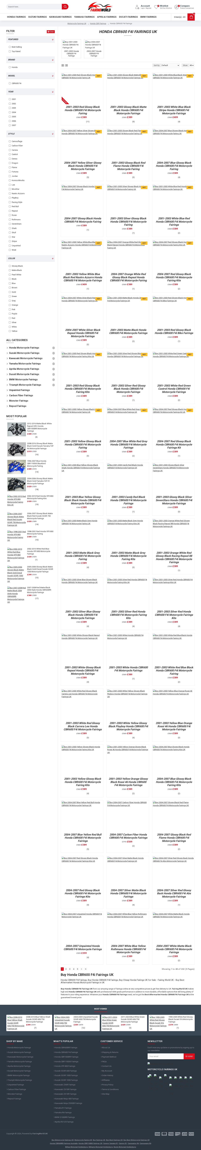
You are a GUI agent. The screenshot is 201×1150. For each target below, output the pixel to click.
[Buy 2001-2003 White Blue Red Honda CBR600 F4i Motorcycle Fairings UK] (173, 200)
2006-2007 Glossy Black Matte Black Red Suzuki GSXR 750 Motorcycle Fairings (40, 516)
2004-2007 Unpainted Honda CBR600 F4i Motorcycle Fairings (83, 947)
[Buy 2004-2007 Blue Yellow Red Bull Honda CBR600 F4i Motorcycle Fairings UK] (82, 816)
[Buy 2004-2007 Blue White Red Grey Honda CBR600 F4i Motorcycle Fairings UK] (127, 423)
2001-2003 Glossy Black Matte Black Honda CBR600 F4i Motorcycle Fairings (128, 110)
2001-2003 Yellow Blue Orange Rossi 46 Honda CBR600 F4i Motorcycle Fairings (174, 726)
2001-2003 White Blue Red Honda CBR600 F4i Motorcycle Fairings (174, 221)
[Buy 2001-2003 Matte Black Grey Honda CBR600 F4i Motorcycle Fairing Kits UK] (127, 534)
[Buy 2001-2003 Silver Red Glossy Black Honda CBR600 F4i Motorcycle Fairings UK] (127, 367)
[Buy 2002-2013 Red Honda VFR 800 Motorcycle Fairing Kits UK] (16, 502)
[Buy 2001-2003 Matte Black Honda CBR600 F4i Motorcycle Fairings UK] (127, 311)
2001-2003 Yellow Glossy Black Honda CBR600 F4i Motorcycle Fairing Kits (82, 782)
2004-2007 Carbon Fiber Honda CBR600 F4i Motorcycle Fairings (128, 836)
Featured (13, 39)
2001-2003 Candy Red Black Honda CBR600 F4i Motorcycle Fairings (128, 500)
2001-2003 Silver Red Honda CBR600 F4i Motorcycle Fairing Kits (128, 614)
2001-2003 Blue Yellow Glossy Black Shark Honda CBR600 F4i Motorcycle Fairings (82, 500)
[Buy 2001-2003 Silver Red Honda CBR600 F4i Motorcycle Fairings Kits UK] (173, 593)
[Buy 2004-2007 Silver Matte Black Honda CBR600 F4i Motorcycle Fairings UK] (127, 872)
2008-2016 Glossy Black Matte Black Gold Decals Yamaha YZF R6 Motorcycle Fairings (40, 446)
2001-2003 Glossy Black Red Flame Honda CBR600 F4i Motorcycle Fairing (128, 166)
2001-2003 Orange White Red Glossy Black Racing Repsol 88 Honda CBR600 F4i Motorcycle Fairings (174, 557)
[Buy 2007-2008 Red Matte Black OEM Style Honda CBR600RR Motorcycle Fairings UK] (16, 595)
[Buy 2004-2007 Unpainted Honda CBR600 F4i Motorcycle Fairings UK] (82, 928)
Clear (52, 32)
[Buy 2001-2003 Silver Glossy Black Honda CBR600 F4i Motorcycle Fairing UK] (127, 200)
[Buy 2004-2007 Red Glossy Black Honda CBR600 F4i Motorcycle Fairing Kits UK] (173, 256)
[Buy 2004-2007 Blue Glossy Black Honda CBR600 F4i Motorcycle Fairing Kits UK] (173, 760)
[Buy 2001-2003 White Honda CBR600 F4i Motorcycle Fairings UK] (127, 649)
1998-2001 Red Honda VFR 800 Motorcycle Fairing (40, 532)
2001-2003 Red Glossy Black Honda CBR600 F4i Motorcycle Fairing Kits (83, 388)
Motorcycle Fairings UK (77, 24)
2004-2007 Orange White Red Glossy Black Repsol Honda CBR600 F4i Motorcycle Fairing (128, 277)
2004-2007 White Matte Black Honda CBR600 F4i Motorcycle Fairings (174, 949)
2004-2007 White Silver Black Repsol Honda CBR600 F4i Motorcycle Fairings (82, 333)
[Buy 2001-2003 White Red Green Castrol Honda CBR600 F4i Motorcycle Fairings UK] (173, 367)
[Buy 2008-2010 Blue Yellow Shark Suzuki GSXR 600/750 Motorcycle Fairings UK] (16, 1023)
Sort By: (157, 65)
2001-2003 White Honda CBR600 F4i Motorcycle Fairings (128, 669)
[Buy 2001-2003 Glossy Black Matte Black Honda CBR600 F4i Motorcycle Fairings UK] (127, 89)
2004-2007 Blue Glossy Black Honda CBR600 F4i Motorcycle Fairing (174, 166)
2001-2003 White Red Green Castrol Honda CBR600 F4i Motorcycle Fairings (174, 388)
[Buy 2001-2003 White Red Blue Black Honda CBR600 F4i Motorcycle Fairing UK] (173, 649)
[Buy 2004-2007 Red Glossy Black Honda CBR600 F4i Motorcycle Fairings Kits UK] (82, 872)
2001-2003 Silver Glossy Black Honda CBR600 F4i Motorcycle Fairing (128, 221)
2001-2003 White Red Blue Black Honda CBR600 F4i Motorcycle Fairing (174, 670)
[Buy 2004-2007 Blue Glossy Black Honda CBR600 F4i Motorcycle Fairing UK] (173, 144)
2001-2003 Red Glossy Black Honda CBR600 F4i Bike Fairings (174, 331)
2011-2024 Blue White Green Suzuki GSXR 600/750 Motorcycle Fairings (133, 1019)
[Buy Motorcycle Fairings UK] (171, 1063)
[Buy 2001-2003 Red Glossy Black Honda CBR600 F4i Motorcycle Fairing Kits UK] (82, 367)
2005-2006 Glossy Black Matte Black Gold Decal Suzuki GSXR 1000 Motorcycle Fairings (40, 569)
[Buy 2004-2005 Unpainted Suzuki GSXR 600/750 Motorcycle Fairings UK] (63, 1023)
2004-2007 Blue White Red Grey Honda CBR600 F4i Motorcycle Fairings (128, 444)
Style (11, 134)
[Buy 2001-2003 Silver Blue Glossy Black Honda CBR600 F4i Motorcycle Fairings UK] (82, 593)
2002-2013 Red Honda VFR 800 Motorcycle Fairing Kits (40, 497)
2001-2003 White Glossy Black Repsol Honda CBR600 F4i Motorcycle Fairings (83, 670)
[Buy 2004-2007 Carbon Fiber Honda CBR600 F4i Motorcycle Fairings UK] (127, 816)
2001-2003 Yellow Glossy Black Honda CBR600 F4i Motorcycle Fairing (82, 444)
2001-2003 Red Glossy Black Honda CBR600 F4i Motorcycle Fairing (83, 110)
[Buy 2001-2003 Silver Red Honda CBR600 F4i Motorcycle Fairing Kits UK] (127, 593)
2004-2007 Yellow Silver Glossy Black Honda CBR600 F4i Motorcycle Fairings (82, 166)
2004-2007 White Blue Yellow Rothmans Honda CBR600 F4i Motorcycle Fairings (128, 949)
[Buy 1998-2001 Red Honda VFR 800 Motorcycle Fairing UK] (16, 537)
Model (11, 76)
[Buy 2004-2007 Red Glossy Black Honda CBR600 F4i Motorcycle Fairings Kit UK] (173, 423)
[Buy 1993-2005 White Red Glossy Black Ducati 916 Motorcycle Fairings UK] (158, 1023)
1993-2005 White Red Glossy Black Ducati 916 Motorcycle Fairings (180, 1019)
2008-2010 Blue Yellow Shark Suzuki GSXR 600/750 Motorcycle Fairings (38, 1019)
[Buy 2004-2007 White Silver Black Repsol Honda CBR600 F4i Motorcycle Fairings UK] (82, 311)
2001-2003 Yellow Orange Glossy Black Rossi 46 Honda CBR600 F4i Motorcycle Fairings (128, 782)
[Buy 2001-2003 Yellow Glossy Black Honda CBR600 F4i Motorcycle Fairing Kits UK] (82, 760)
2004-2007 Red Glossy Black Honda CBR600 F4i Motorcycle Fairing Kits (174, 277)
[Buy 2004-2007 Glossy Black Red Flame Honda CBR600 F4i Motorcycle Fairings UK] (173, 816)
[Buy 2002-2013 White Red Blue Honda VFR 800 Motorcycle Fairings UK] (16, 555)
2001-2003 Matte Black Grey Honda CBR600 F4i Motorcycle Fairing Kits (128, 556)
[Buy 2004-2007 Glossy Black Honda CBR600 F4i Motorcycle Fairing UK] (82, 200)
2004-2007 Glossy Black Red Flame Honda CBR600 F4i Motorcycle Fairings (174, 837)
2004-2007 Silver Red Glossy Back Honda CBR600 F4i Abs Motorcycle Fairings (174, 893)
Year (10, 91)
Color (11, 258)
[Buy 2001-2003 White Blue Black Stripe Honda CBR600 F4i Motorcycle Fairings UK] (173, 89)
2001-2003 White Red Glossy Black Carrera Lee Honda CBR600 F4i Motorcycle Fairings (83, 726)
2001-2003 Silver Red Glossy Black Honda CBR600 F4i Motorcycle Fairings (128, 388)
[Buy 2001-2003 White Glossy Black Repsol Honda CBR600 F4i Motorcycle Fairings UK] (82, 649)
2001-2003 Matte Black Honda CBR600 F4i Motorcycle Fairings (128, 331)
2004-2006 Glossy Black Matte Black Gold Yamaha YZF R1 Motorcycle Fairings (40, 481)
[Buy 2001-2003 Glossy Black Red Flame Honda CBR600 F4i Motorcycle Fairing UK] (127, 144)
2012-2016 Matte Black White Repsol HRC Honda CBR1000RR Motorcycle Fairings (39, 427)
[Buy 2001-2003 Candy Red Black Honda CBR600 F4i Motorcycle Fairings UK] (127, 479)
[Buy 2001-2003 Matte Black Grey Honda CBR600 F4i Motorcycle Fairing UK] (82, 534)
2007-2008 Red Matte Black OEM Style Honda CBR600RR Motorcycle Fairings (39, 590)
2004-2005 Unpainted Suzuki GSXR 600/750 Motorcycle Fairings (86, 1019)
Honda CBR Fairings (98, 24)
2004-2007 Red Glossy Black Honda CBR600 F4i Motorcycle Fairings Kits (83, 893)
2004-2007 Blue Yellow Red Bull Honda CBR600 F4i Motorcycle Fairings (82, 837)
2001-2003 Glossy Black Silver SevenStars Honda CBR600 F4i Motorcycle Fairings (174, 500)
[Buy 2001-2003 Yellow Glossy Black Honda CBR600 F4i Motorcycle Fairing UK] (82, 423)
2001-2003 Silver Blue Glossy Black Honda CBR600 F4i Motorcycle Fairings (82, 614)
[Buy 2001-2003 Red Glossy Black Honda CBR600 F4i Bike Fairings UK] (173, 311)
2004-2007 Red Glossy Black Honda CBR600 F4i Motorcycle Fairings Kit (174, 444)
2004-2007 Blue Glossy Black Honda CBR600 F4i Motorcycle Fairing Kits (174, 782)
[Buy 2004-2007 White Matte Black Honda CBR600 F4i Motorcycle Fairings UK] (173, 928)
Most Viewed (100, 1009)
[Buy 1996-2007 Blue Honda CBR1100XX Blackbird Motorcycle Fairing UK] (16, 467)
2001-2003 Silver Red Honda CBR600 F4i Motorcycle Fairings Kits (174, 614)
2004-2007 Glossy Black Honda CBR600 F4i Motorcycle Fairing (82, 220)
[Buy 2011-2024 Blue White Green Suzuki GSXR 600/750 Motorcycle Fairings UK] (111, 1023)
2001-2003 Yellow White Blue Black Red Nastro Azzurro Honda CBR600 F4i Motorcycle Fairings (82, 277)
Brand (11, 59)
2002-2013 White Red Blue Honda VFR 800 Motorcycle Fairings (38, 551)
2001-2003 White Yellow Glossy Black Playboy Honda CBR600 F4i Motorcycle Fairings (128, 726)
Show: (185, 65)
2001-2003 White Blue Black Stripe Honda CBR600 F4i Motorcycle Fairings (174, 110)
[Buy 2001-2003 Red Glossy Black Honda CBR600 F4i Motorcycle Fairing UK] (82, 89)
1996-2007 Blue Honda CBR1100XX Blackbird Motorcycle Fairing (36, 463)
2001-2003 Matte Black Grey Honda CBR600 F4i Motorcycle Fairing (83, 556)
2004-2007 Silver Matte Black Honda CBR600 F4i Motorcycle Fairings (128, 893)
